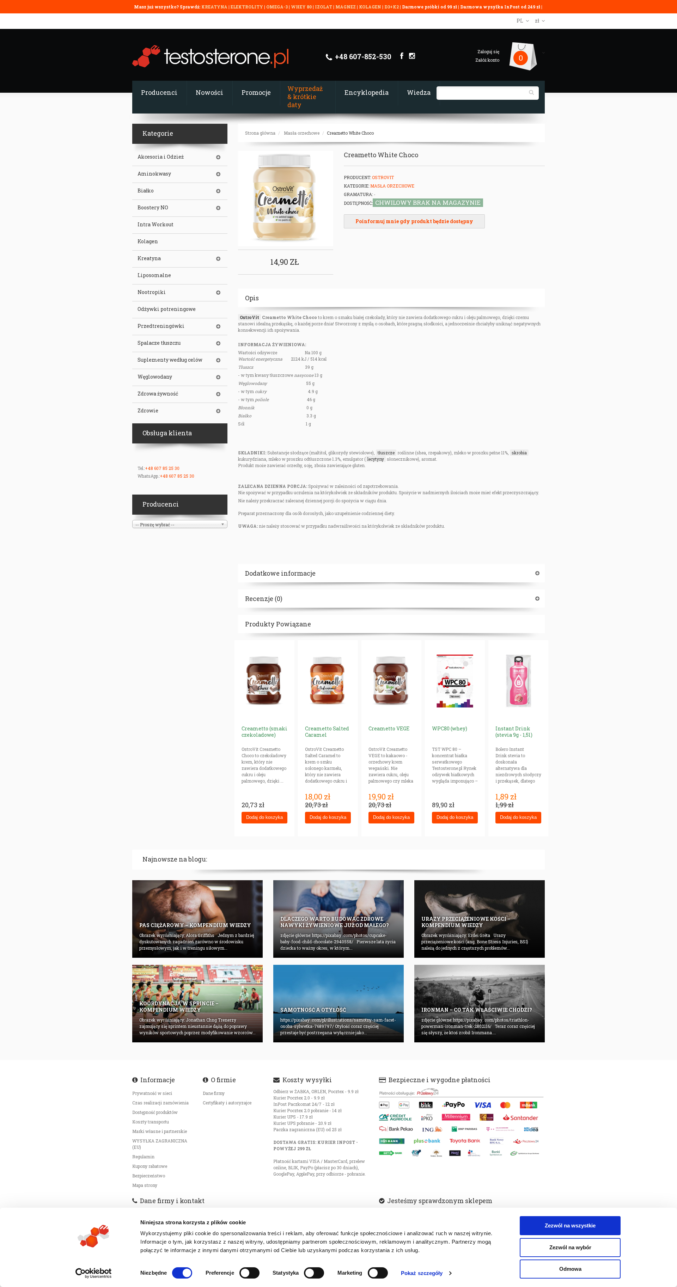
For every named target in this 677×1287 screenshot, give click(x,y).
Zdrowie (148, 410)
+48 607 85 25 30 (162, 468)
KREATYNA (214, 7)
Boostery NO (153, 207)
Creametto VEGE (388, 728)
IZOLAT (324, 7)
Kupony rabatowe (149, 1166)
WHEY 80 (301, 7)
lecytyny (375, 459)
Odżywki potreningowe (167, 309)
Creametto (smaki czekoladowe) (264, 731)
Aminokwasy (154, 174)
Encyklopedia (366, 92)
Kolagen (148, 241)
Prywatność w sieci (152, 1093)
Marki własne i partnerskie (159, 1131)
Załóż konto (487, 60)
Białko (146, 191)
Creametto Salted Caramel (327, 731)
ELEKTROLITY (247, 7)
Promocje (256, 92)
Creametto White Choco (350, 133)
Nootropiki (152, 292)
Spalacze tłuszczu (159, 343)
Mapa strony (144, 1185)
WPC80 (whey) (449, 728)
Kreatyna (149, 258)
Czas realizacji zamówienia (160, 1102)
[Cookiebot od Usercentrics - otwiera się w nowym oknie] (93, 1273)
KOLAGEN (370, 7)
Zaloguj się (488, 51)
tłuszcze (386, 452)
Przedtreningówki (161, 326)
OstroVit (383, 177)
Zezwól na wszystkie (570, 1225)
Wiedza (419, 92)
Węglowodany (155, 377)
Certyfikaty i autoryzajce (227, 1102)
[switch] (249, 1273)
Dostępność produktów (155, 1112)
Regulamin (143, 1156)
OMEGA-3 (277, 7)
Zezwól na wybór (570, 1247)
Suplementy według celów (170, 360)
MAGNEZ (346, 7)
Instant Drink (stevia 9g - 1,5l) (513, 731)
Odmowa (570, 1269)
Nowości (209, 92)
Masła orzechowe (301, 133)
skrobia (519, 452)
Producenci (159, 92)
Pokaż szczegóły (422, 1273)
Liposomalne (154, 275)
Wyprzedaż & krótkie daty (305, 96)
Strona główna (260, 133)
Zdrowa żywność (158, 394)
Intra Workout (155, 224)
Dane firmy (214, 1093)
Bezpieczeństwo (148, 1175)
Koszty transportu (150, 1121)
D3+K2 (391, 7)
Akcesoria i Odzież (161, 157)
